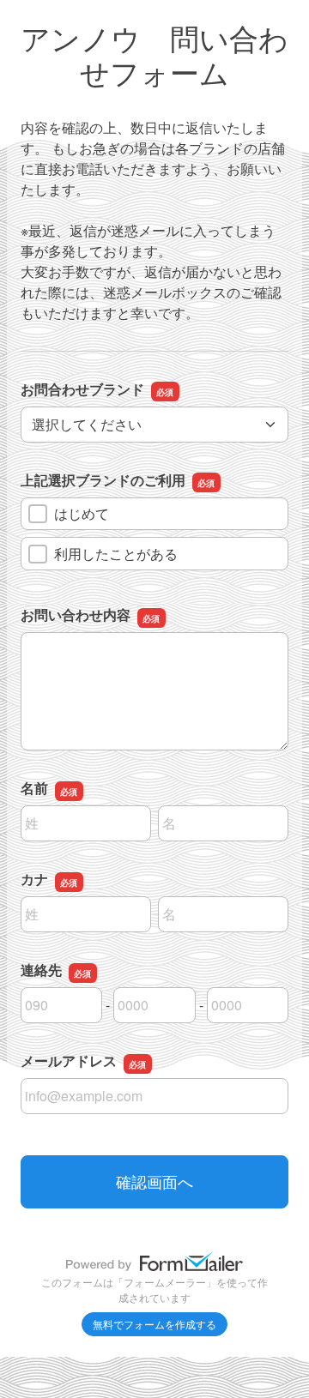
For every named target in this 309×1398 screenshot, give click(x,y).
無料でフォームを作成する (154, 1324)
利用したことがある (116, 553)
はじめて (81, 513)
